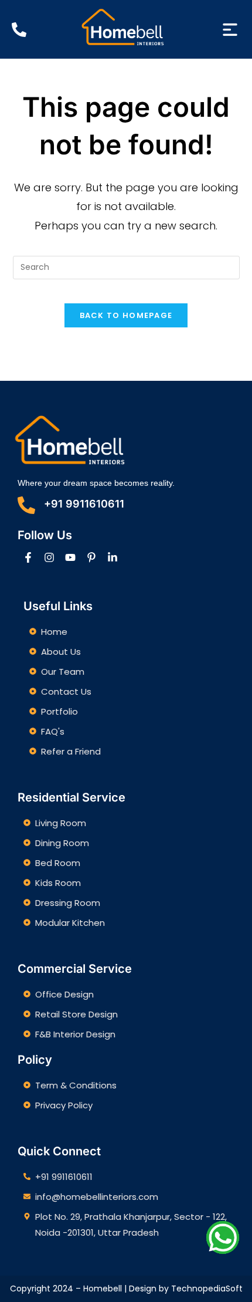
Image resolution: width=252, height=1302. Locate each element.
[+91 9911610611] (26, 505)
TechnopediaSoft (207, 1288)
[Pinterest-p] (91, 557)
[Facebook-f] (28, 557)
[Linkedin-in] (112, 557)
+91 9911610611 (84, 504)
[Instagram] (49, 557)
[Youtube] (70, 557)
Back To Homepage (126, 315)
